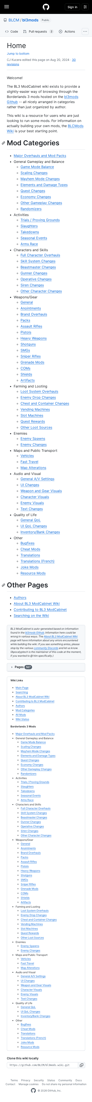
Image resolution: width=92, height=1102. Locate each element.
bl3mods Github (34, 632)
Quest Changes (33, 191)
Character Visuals (35, 497)
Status (51, 1080)
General (27, 302)
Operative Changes (36, 279)
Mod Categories (25, 710)
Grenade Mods (32, 362)
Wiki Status (22, 719)
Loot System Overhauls (39, 391)
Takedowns (30, 232)
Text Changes (32, 509)
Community (65, 1080)
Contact (10, 1084)
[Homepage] (46, 6)
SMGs (25, 350)
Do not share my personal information (64, 1084)
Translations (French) (38, 561)
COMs (25, 368)
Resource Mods (33, 573)
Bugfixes (27, 543)
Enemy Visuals (32, 503)
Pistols (26, 332)
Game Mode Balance (37, 167)
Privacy (25, 1080)
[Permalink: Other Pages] (4, 585)
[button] (81, 1065)
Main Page (22, 687)
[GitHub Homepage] (33, 1090)
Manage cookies (29, 1084)
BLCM (14, 20)
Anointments (31, 308)
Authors (20, 597)
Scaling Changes (34, 173)
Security (39, 1080)
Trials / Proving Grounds (40, 220)
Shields (26, 374)
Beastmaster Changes (38, 267)
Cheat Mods (30, 549)
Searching (22, 692)
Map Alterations (33, 467)
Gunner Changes (34, 273)
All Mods (21, 714)
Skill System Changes (38, 261)
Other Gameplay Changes (41, 203)
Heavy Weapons (34, 338)
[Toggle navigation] (6, 6)
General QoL (31, 520)
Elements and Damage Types (44, 185)
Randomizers (31, 209)
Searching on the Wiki (31, 615)
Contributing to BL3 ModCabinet (40, 609)
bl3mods (30, 20)
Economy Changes (36, 197)
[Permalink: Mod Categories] (4, 143)
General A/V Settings (37, 479)
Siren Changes (32, 285)
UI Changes (30, 485)
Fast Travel (29, 461)
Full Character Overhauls (40, 255)
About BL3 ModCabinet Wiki (37, 603)
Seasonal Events (34, 238)
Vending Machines (35, 409)
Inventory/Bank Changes (40, 532)
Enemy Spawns (33, 438)
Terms (14, 1080)
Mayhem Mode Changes (40, 179)
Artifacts (28, 380)
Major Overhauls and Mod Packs (40, 155)
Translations (30, 555)
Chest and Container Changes (45, 403)
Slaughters (29, 226)
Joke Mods (30, 567)
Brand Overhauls (34, 314)
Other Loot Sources (36, 427)
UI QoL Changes (34, 526)
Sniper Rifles (31, 356)
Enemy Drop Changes (38, 397)
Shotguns (28, 344)
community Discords (46, 648)
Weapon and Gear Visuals (41, 491)
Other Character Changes (41, 291)
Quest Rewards (33, 421)
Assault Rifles (31, 326)
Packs (25, 320)
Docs (79, 1080)
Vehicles (27, 455)
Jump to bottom (18, 53)
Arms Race (29, 244)
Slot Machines (32, 415)
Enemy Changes (34, 444)
